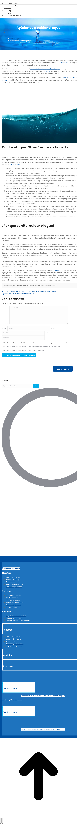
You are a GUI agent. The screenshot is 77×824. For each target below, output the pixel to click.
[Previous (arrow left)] (1, 821)
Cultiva (47, 71)
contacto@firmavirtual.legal (12, 700)
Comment (5, 323)
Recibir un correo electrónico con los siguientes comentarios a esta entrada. (32, 347)
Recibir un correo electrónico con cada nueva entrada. (24, 350)
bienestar (57, 270)
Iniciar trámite (63, 369)
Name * (4, 328)
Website (48, 333)
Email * (53, 328)
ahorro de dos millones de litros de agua (45, 69)
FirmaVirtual (63, 63)
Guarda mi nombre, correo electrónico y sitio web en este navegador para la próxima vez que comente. (36, 343)
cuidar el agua (15, 164)
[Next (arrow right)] (2, 821)
